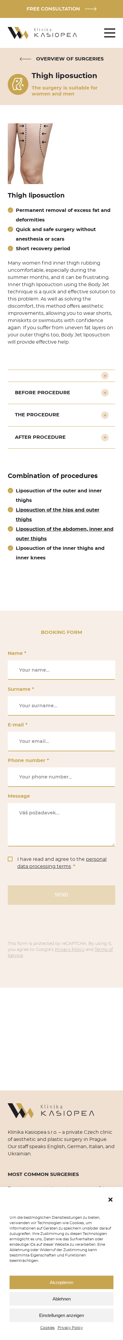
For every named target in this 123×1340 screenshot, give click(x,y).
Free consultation (53, 9)
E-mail (17, 725)
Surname (21, 689)
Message (19, 796)
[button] (110, 1200)
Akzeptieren (61, 1282)
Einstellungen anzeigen (61, 1315)
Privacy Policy (70, 1328)
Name (17, 653)
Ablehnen (62, 1298)
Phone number (28, 760)
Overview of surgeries (70, 59)
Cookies (47, 1328)
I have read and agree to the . (62, 863)
